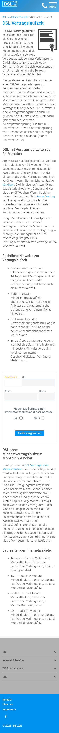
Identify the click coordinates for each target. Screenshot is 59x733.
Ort (24, 377)
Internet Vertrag (45, 196)
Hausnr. (43, 391)
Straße (8, 391)
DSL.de (5, 16)
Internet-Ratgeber (20, 16)
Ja (15, 418)
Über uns (7, 704)
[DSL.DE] (9, 6)
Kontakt (6, 699)
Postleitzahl (11, 377)
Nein (37, 418)
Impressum (9, 709)
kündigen (8, 184)
